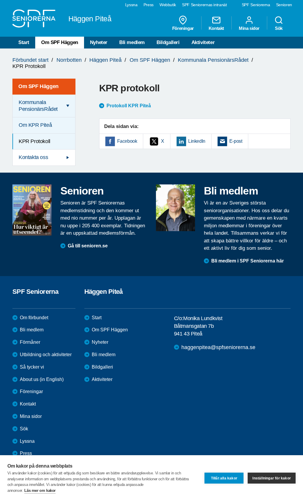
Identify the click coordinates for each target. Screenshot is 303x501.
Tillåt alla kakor (224, 478)
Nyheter (98, 42)
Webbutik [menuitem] (167, 4)
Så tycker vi (32, 366)
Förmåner (30, 342)
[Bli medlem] (175, 207)
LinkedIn (196, 141)
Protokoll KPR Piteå (129, 105)
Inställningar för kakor (271, 478)
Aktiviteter (203, 42)
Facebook (127, 141)
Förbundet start (30, 60)
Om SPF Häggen (59, 42)
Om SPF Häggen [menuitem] (38, 86)
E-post (235, 141)
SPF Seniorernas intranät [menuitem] (204, 4)
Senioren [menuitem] (284, 4)
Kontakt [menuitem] (216, 28)
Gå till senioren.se (88, 245)
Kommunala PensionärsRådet (213, 60)
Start (23, 42)
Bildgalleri (168, 42)
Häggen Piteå (105, 60)
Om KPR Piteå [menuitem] (35, 125)
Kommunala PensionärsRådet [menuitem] (38, 105)
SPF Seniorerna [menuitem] (256, 4)
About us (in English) (42, 379)
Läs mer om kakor (40, 490)
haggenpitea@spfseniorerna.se (218, 347)
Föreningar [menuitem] (183, 28)
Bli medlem (132, 42)
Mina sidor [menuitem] (249, 28)
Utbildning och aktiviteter (46, 354)
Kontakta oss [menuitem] (33, 157)
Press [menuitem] (149, 4)
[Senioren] (31, 210)
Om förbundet (34, 317)
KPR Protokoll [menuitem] (34, 141)
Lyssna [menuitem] (131, 4)
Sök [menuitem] (279, 28)
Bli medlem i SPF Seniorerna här (247, 260)
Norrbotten (69, 60)
